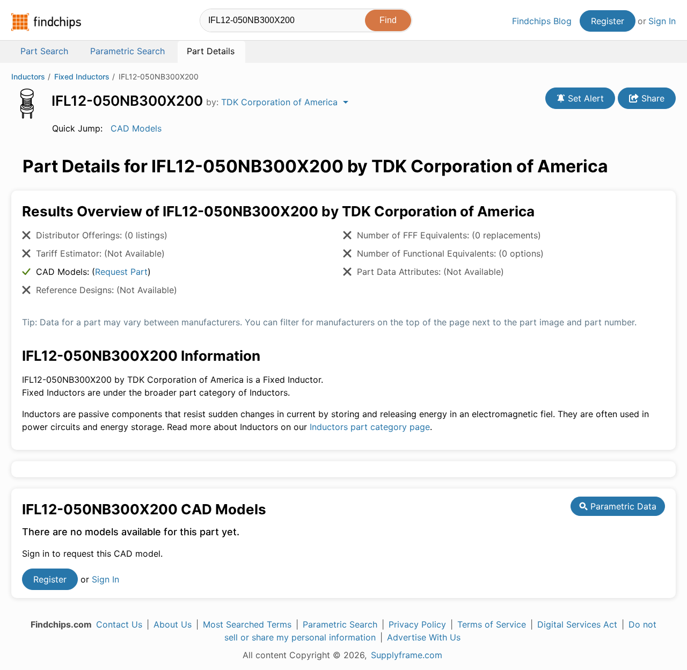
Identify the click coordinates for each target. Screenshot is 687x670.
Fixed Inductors (81, 76)
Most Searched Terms (247, 624)
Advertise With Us (424, 637)
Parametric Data (622, 506)
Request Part (121, 271)
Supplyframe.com (406, 655)
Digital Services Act (577, 624)
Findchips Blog (542, 21)
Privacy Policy (417, 624)
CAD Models (136, 128)
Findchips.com (46, 22)
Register (607, 21)
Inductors (28, 76)
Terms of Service (491, 624)
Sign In (662, 21)
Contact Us (119, 624)
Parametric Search (340, 624)
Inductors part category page (370, 426)
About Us (173, 624)
